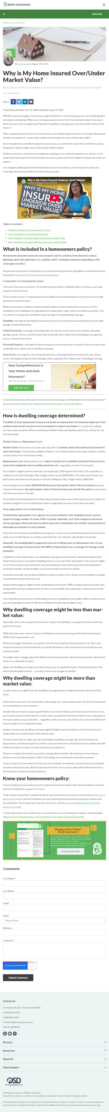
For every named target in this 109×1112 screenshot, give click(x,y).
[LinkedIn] (5, 1034)
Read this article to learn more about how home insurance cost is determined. (42, 403)
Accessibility (39, 1096)
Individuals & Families (15, 87)
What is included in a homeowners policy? (29, 230)
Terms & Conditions (24, 1096)
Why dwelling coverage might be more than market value (37, 242)
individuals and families (86, 87)
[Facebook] (15, 1034)
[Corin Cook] (8, 60)
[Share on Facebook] (13, 101)
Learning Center (39, 87)
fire (39, 259)
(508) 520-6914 (11, 1017)
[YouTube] (10, 1034)
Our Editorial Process (54, 1096)
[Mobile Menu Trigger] (104, 5)
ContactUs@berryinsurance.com (18, 1022)
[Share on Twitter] (19, 101)
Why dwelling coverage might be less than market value (36, 238)
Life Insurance (11, 93)
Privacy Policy (8, 1096)
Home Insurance (60, 87)
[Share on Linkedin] (25, 101)
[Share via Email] (30, 101)
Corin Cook (23, 64)
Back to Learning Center (15, 23)
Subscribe (97, 14)
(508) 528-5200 (12, 1012)
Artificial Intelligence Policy (76, 1096)
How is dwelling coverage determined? (28, 234)
